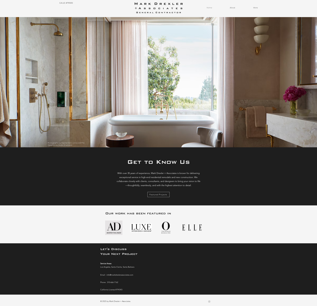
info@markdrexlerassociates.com (119, 275)
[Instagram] (209, 301)
